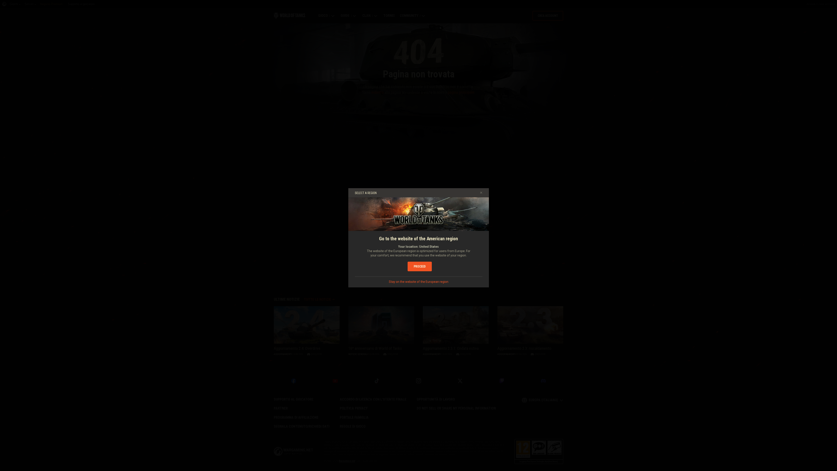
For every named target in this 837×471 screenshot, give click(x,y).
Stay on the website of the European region (418, 281)
